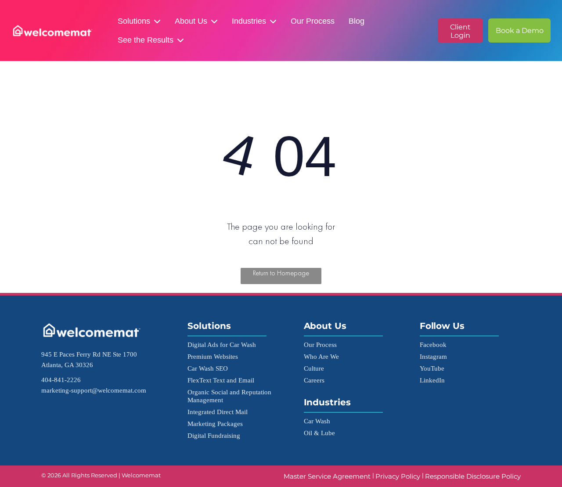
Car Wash (317, 421)
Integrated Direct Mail (217, 411)
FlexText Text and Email (220, 380)
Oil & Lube (319, 432)
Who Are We (321, 356)
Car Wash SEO (207, 368)
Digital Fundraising (213, 435)
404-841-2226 (61, 379)
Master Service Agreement (328, 476)
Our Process (313, 21)
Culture (314, 368)
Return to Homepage (281, 273)
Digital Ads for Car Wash (221, 344)
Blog (356, 21)
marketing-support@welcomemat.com (93, 390)
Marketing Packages (215, 423)
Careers (314, 380)
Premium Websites (212, 356)
